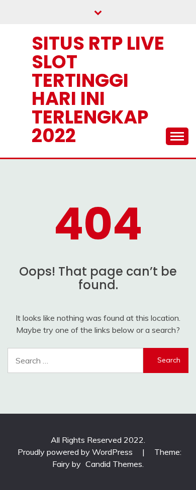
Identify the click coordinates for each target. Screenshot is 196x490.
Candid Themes (113, 464)
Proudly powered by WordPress (76, 452)
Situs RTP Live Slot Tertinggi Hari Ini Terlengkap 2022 (98, 89)
